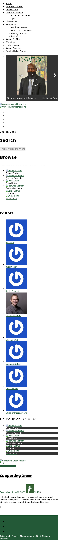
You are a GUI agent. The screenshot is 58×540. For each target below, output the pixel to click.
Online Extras (12, 9)
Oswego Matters (19, 33)
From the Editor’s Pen (21, 30)
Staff (36, 492)
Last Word (16, 36)
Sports (14, 18)
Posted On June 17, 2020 (13, 492)
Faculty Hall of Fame (16, 51)
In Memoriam (12, 45)
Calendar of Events (20, 15)
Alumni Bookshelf (14, 48)
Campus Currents (14, 12)
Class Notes (11, 21)
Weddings (10, 42)
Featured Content (14, 6)
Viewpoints (11, 24)
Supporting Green (16, 475)
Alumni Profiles (13, 39)
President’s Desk (19, 27)
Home (9, 3)
